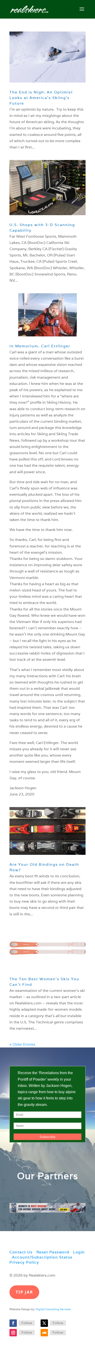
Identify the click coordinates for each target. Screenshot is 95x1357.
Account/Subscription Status (42, 1257)
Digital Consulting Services (53, 1309)
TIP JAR (24, 1292)
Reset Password (52, 1252)
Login (79, 1252)
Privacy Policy (24, 1262)
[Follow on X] (44, 1323)
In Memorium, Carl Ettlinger (39, 346)
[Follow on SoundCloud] (44, 1332)
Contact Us (21, 1252)
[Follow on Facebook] (13, 1323)
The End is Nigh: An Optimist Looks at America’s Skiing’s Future (41, 98)
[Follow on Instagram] (13, 1332)
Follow (26, 1323)
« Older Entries (22, 1044)
